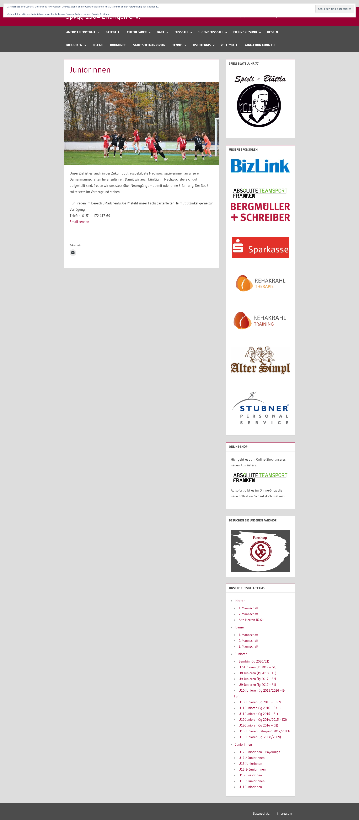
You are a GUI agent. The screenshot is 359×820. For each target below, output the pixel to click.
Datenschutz (261, 813)
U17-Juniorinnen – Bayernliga (259, 752)
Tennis (177, 45)
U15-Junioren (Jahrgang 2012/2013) (264, 731)
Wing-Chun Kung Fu (260, 45)
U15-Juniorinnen (250, 763)
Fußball (181, 32)
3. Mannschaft (248, 646)
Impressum (284, 813)
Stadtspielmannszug (149, 45)
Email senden (79, 221)
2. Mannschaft (248, 614)
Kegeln (272, 32)
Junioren (241, 654)
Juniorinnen (243, 744)
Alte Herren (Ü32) (251, 620)
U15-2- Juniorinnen (252, 769)
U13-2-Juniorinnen (252, 781)
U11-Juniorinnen (250, 787)
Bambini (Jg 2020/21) (254, 661)
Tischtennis (202, 45)
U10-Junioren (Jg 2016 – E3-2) (260, 702)
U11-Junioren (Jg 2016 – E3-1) (260, 708)
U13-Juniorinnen (250, 775)
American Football (81, 32)
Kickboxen (74, 45)
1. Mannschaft (248, 608)
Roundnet (118, 45)
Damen (240, 627)
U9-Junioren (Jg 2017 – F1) (257, 684)
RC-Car (97, 45)
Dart (160, 32)
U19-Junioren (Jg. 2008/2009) (260, 737)
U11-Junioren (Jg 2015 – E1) (258, 714)
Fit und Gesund (245, 32)
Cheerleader (137, 32)
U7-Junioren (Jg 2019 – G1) (258, 667)
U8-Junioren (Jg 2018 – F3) (257, 673)
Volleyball (229, 45)
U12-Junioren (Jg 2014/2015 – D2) (263, 719)
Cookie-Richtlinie (100, 14)
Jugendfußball (210, 32)
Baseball (112, 32)
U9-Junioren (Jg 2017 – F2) (257, 679)
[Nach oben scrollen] (349, 810)
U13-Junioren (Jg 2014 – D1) (258, 725)
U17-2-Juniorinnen (252, 758)
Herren (240, 601)
